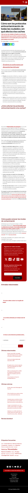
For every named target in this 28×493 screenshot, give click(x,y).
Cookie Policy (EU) (14, 481)
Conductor (10, 445)
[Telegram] (13, 44)
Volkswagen (16, 455)
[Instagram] (7, 467)
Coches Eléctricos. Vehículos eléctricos (13, 443)
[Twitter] (13, 467)
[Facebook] (3, 44)
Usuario (12, 455)
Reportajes (3, 453)
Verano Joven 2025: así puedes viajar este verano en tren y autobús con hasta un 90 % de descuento (14, 355)
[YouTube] (15, 467)
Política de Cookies (14, 480)
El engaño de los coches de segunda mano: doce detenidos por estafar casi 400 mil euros (14, 366)
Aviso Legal (14, 477)
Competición (4, 445)
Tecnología (12, 453)
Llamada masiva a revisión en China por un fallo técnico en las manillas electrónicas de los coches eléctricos (15, 401)
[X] (6, 44)
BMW (2, 443)
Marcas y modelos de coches (7, 447)
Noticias (4, 449)
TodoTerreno (18, 453)
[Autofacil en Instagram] (18, 260)
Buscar (20, 346)
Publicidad (14, 475)
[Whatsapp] (11, 44)
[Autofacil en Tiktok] (14, 260)
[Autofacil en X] (6, 260)
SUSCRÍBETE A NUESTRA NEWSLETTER (14, 470)
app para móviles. (12, 234)
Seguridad (8, 453)
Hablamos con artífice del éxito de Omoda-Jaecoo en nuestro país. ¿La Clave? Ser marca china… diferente (14, 412)
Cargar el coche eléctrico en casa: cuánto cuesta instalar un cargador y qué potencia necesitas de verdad (15, 407)
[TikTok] (20, 467)
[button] (23, 2)
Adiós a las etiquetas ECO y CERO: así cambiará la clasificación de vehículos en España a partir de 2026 (14, 373)
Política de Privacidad (14, 478)
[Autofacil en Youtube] (22, 260)
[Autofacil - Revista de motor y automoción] (6, 2)
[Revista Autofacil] (11, 428)
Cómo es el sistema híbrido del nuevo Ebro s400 (13, 360)
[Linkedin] (8, 44)
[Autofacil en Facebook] (10, 260)
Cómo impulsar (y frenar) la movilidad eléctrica (13, 377)
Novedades (12, 449)
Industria (17, 445)
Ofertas (12, 451)
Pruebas (17, 451)
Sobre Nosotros (14, 474)
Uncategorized (5, 455)
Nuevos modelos (6, 451)
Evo (14, 445)
